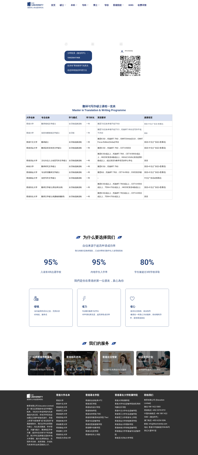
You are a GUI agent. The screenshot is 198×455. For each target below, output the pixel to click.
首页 (53, 5)
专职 (106, 5)
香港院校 (117, 5)
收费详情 (142, 5)
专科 (84, 5)
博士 (95, 5)
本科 (73, 5)
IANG (130, 5)
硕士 (62, 5)
